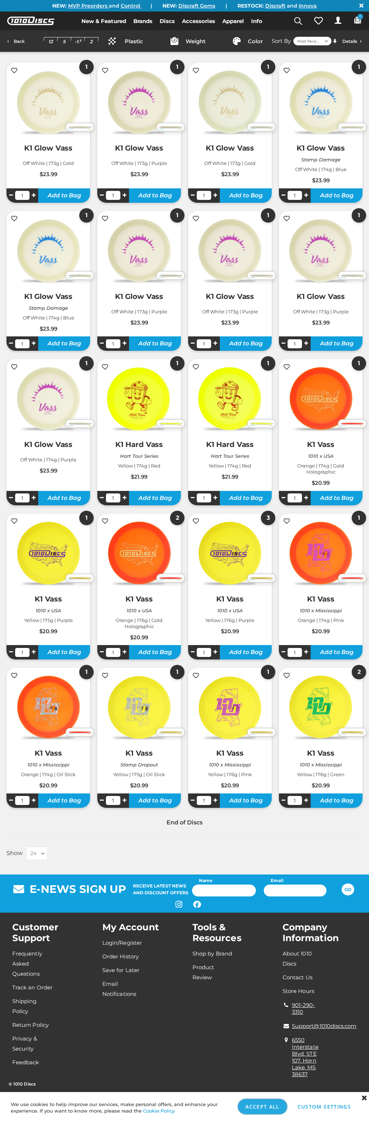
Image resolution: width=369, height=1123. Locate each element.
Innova (308, 6)
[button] (318, 21)
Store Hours (298, 991)
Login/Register (122, 942)
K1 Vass (320, 444)
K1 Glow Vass (48, 148)
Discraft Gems (196, 6)
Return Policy (30, 1024)
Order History (120, 956)
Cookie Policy (159, 1111)
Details (349, 41)
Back (19, 41)
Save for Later (120, 970)
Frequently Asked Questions (27, 963)
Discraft (275, 6)
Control (131, 6)
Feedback (25, 1062)
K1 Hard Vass (139, 444)
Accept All (262, 1106)
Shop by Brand (212, 953)
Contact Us (297, 977)
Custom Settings (324, 1106)
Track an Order (32, 987)
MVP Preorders (88, 6)
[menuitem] (103, 21)
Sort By (281, 40)
